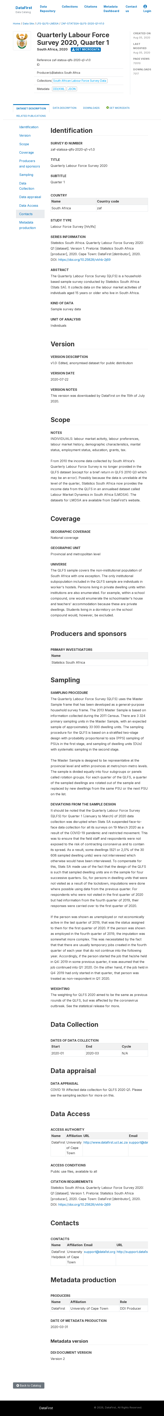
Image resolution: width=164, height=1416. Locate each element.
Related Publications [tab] (31, 115)
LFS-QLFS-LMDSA (48, 23)
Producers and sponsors (29, 163)
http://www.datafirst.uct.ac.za (105, 1142)
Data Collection (26, 185)
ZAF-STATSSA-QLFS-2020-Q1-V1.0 (82, 23)
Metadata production (27, 225)
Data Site (28, 23)
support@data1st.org (144, 1142)
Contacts (26, 214)
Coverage (26, 152)
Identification (28, 127)
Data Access (28, 206)
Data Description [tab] (64, 107)
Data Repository (47, 9)
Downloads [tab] (91, 107)
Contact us (131, 9)
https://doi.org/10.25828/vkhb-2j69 (84, 260)
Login (147, 11)
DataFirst (24, 8)
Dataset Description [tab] (31, 108)
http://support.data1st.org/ (136, 1252)
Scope (24, 144)
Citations (90, 6)
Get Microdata (87, 49)
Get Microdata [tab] (119, 107)
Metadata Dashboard (111, 9)
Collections (70, 6)
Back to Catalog (30, 1385)
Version (25, 135)
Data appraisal (30, 197)
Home (16, 23)
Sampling (26, 175)
